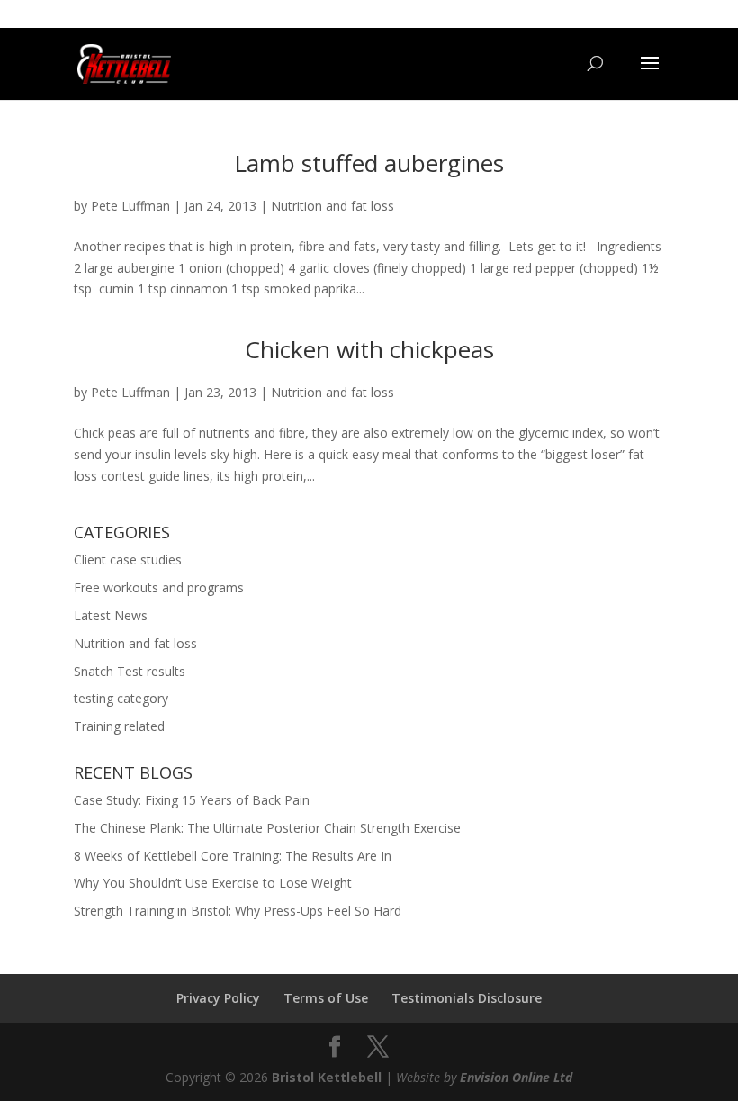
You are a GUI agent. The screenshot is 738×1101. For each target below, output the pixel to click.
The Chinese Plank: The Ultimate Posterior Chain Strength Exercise (267, 827)
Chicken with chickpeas (369, 349)
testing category (121, 698)
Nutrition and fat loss (332, 205)
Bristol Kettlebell (327, 1077)
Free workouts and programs (159, 587)
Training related (119, 726)
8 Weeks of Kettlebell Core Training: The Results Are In (233, 855)
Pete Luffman (130, 205)
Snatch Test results (129, 671)
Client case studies (128, 559)
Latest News (111, 615)
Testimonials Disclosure (467, 997)
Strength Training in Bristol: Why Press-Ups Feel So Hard (237, 910)
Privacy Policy (218, 997)
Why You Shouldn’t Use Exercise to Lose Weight (213, 882)
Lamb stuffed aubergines (369, 163)
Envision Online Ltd (516, 1077)
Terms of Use (326, 997)
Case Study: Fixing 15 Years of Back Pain (192, 799)
